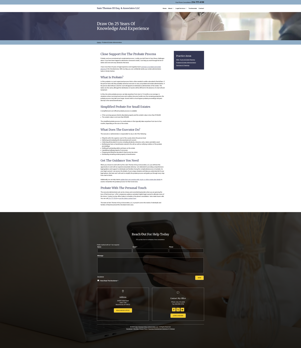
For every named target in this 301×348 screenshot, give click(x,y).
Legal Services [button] (180, 8)
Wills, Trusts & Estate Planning (185, 60)
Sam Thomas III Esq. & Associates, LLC (146, 327)
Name (99, 247)
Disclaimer (100, 277)
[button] (299, 336)
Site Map (136, 329)
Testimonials (193, 8)
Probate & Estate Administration (186, 62)
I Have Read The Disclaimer (109, 281)
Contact (201, 8)
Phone (171, 247)
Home (165, 8)
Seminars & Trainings (182, 65)
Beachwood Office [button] (123, 310)
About (170, 8)
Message (100, 255)
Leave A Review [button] (178, 315)
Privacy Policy (144, 329)
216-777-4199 (197, 2)
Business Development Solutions (158, 329)
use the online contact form (127, 198)
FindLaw (172, 329)
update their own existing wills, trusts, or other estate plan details (140, 179)
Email (135, 247)
